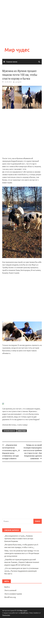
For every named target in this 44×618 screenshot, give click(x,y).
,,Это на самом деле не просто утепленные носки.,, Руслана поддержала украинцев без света (21, 571)
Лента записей (10, 590)
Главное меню (11, 62)
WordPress (24, 613)
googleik (18, 82)
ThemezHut (6, 615)
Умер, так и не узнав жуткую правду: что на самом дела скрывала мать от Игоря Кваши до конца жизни (21, 553)
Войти (7, 587)
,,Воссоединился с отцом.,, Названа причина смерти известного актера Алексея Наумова (18, 538)
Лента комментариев (13, 594)
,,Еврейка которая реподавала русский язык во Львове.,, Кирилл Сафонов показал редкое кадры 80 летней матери (21, 562)
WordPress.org (10, 597)
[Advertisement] (22, 22)
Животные (22, 431)
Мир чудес (17, 50)
